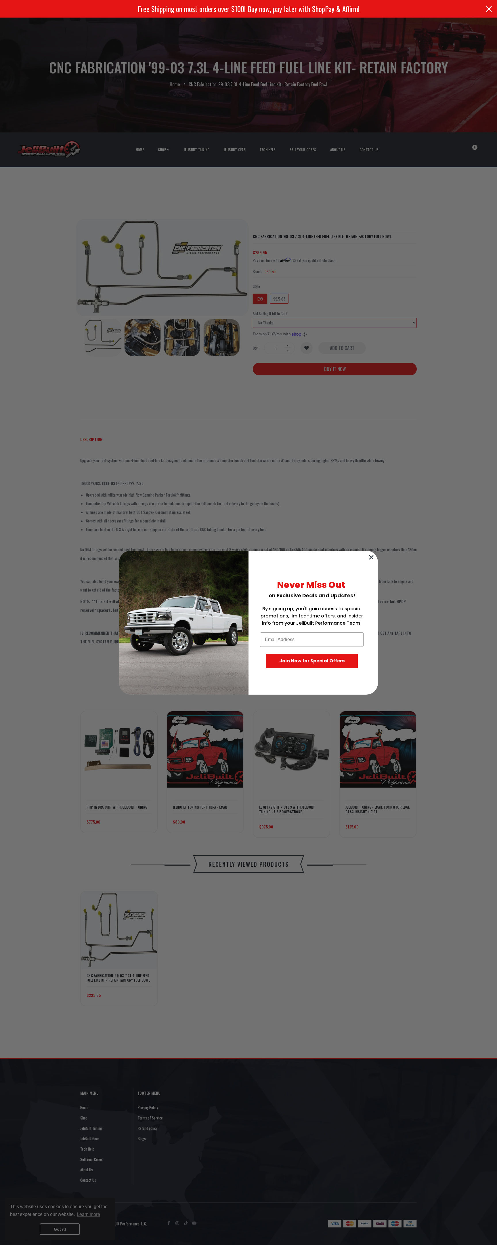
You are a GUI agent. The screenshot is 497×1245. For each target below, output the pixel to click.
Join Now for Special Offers (312, 660)
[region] (248, 9)
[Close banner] (488, 8)
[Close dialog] (371, 557)
